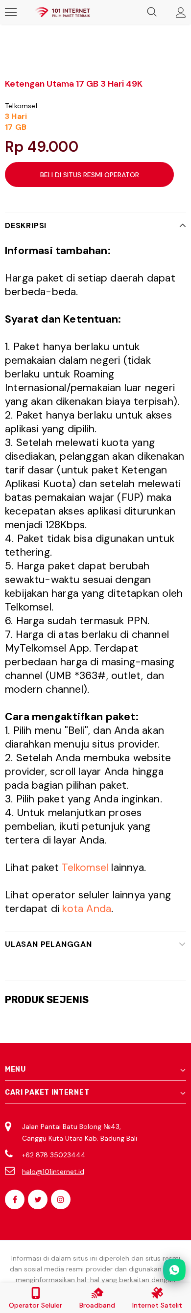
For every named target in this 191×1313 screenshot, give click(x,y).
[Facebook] (14, 1199)
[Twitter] (38, 1199)
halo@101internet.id (53, 1171)
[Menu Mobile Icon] (11, 12)
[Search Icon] (152, 12)
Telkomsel (21, 105)
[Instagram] (61, 1199)
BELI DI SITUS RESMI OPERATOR (89, 174)
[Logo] (62, 12)
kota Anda (86, 908)
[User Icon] (181, 12)
